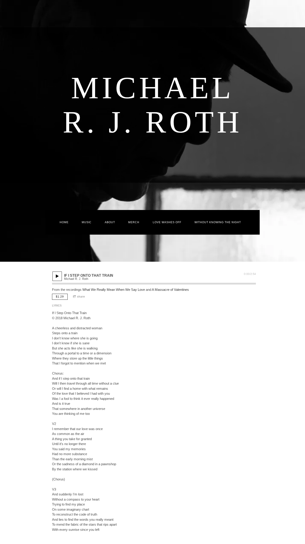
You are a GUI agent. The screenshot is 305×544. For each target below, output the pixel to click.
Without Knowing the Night (217, 222)
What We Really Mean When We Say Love (113, 289)
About (110, 222)
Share (81, 296)
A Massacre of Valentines (170, 289)
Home (64, 222)
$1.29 (60, 296)
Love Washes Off (167, 222)
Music (87, 222)
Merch (133, 222)
